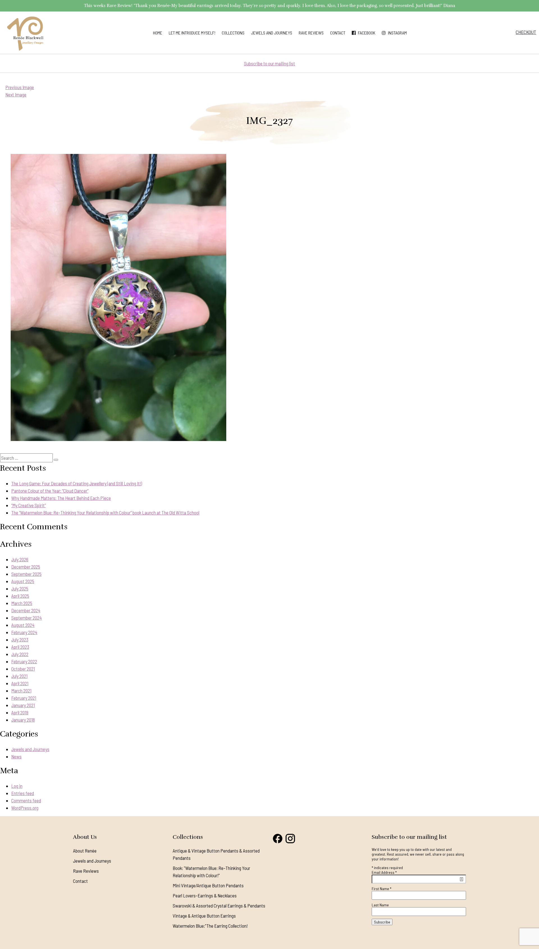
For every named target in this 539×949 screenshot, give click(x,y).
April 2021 (19, 683)
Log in (16, 786)
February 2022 (24, 661)
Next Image (15, 94)
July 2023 (19, 639)
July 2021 (19, 676)
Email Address (384, 872)
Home (157, 32)
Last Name (380, 904)
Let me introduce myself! (192, 32)
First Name (381, 888)
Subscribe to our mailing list (269, 63)
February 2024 (24, 632)
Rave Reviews (311, 32)
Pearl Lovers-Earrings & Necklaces (205, 895)
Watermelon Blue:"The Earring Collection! (210, 926)
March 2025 (21, 603)
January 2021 (23, 705)
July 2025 (19, 588)
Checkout (526, 32)
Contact (337, 32)
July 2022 (19, 654)
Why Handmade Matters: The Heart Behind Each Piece (61, 498)
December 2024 (25, 610)
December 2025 (25, 566)
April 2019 (19, 712)
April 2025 (20, 596)
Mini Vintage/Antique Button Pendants (208, 885)
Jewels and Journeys (271, 32)
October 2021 (23, 668)
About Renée (85, 850)
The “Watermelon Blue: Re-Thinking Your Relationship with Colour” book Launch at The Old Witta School (105, 512)
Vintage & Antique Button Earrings (204, 915)
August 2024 (23, 625)
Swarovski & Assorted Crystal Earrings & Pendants (219, 905)
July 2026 (19, 559)
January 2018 (23, 719)
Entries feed (22, 793)
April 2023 (20, 647)
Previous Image (19, 87)
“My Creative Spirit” (28, 505)
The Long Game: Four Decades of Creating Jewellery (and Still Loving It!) (76, 483)
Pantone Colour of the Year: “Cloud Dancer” (49, 490)
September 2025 (26, 574)
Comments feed (26, 800)
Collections (233, 32)
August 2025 (22, 581)
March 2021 (21, 690)
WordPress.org (24, 808)
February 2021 (23, 698)
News (16, 756)
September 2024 (26, 617)
